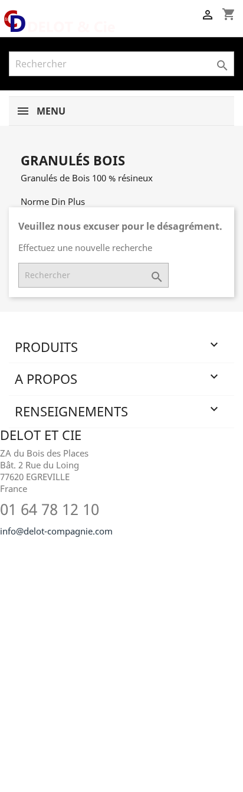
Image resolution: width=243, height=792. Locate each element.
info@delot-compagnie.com (56, 531)
